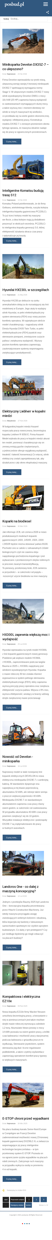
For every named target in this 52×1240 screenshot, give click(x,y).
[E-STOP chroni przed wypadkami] (26, 1095)
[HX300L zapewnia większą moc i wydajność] (26, 611)
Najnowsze (11, 74)
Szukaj (6, 19)
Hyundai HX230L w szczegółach (25, 290)
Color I (22, 1223)
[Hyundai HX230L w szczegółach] (26, 266)
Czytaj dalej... (12, 141)
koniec (28, 1205)
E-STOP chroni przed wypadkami (25, 1118)
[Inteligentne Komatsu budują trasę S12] (26, 167)
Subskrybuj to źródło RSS (16, 1190)
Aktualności (11, 421)
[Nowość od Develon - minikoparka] (26, 733)
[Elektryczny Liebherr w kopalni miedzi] (26, 388)
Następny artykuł (17, 1205)
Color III (26, 1223)
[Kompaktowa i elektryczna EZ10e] (26, 973)
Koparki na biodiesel (16, 521)
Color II (24, 1223)
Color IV (29, 1223)
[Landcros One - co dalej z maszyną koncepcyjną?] (26, 863)
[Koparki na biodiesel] (26, 498)
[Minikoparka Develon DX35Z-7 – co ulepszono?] (26, 41)
